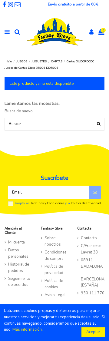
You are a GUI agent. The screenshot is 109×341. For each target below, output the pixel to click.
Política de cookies (54, 284)
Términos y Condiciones (47, 203)
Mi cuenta (16, 242)
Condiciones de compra (56, 255)
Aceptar (93, 332)
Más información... (28, 329)
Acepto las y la (58, 203)
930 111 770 (92, 293)
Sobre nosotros (53, 241)
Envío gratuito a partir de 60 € (73, 4)
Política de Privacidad (86, 203)
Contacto (89, 238)
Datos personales (18, 253)
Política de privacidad (54, 270)
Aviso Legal (55, 295)
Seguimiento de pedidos (19, 282)
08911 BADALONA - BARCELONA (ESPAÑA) (92, 272)
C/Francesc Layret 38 (91, 249)
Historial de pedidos (18, 267)
